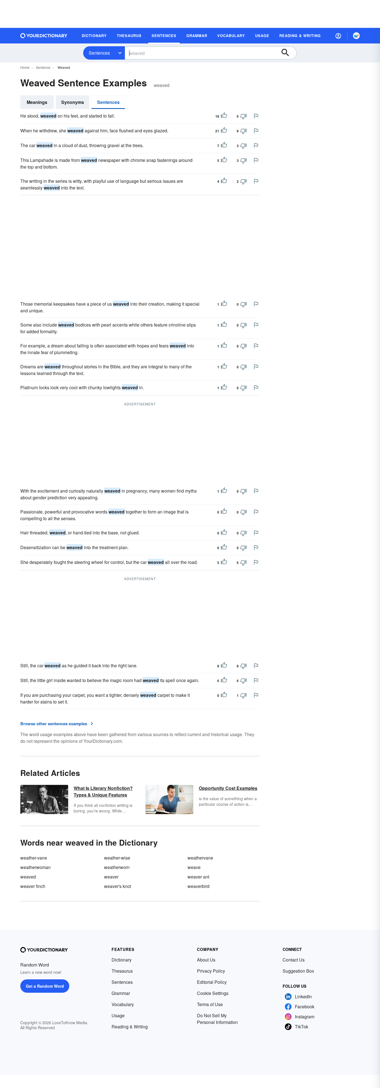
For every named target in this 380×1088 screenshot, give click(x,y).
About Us (206, 959)
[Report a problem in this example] (256, 116)
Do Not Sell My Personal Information (217, 1018)
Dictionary (122, 959)
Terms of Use (210, 1004)
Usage (118, 1015)
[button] (338, 36)
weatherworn (117, 867)
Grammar (121, 993)
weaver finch (32, 886)
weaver (111, 876)
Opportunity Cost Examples (228, 788)
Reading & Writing (130, 1026)
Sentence (43, 67)
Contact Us (294, 959)
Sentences (99, 53)
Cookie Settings (212, 993)
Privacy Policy (211, 971)
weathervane (200, 858)
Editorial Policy (212, 982)
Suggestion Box (298, 971)
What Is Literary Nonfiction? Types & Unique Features (103, 791)
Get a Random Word (45, 986)
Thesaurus (122, 971)
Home (24, 67)
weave (194, 867)
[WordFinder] (356, 35)
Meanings (37, 102)
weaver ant (198, 876)
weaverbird (198, 886)
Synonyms (72, 102)
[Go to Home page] (44, 35)
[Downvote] (243, 116)
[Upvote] (224, 116)
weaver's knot (117, 886)
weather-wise (117, 858)
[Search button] (288, 53)
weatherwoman (35, 867)
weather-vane (33, 858)
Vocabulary (123, 1004)
